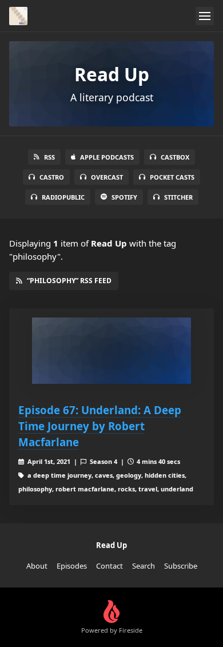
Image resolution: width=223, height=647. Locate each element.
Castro (51, 177)
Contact (109, 566)
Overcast (107, 177)
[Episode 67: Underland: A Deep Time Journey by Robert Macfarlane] (111, 350)
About (36, 566)
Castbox (175, 157)
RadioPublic (63, 197)
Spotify (124, 197)
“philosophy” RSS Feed (69, 280)
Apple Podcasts (107, 157)
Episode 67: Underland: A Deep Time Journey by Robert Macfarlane (99, 426)
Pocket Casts (172, 177)
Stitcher (178, 197)
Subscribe (180, 566)
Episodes (72, 566)
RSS (49, 157)
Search (143, 566)
